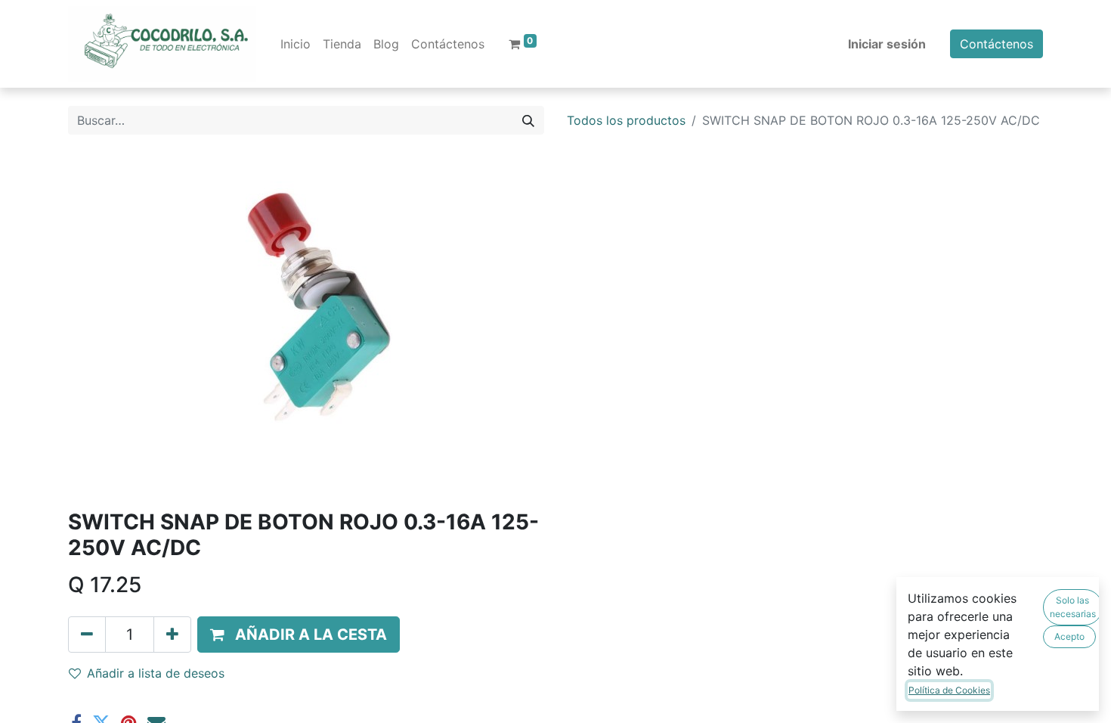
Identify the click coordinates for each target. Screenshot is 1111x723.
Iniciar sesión (887, 43)
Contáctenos (996, 43)
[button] (298, 634)
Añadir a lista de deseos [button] (155, 673)
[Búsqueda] (528, 120)
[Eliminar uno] (87, 634)
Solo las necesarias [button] (1073, 606)
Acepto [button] (1069, 636)
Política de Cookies (949, 690)
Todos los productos (626, 120)
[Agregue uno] (172, 634)
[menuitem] (295, 44)
